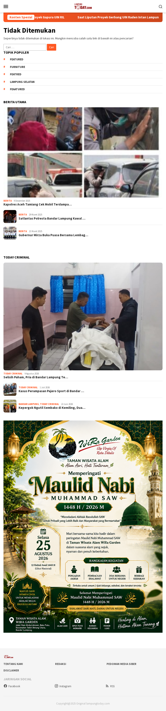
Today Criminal (12, 373)
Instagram (65, 686)
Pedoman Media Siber (121, 664)
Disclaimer (11, 670)
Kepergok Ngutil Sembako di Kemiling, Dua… (52, 408)
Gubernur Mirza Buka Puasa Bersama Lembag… (53, 235)
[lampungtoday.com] (83, 6)
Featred (15, 74)
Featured (16, 59)
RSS (112, 686)
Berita (7, 200)
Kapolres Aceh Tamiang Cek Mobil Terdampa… (37, 204)
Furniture (17, 67)
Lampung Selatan (22, 82)
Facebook (14, 686)
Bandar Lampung (29, 404)
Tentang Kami (13, 664)
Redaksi (60, 664)
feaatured (17, 89)
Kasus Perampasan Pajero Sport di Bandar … (51, 391)
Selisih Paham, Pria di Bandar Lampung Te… (35, 377)
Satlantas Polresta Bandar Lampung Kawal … (52, 218)
